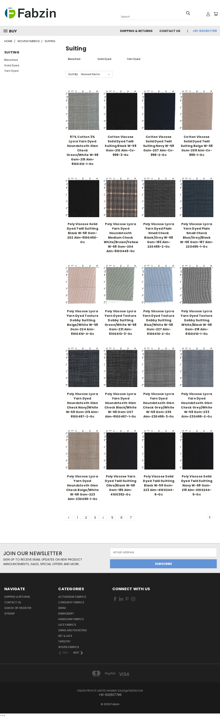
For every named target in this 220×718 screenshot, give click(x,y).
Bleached (11, 60)
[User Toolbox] (208, 14)
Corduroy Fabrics (71, 602)
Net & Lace (65, 636)
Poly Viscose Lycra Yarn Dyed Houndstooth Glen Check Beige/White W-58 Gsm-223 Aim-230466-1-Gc (82, 487)
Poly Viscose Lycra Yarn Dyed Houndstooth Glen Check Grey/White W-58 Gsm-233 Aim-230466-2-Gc (196, 405)
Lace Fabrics (67, 625)
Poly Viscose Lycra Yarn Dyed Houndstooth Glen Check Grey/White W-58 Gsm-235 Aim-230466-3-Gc (158, 405)
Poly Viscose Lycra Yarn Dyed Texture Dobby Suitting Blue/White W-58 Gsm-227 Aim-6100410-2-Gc (158, 322)
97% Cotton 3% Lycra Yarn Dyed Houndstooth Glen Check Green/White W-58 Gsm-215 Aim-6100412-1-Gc (83, 150)
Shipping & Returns (136, 31)
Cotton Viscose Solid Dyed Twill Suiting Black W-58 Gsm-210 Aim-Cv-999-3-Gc (120, 146)
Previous (213, 701)
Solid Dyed (11, 65)
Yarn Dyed (11, 71)
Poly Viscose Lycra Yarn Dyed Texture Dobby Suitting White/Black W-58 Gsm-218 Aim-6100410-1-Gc (196, 322)
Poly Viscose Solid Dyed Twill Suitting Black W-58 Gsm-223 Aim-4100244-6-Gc (158, 485)
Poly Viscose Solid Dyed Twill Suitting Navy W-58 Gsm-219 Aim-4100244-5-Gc (196, 485)
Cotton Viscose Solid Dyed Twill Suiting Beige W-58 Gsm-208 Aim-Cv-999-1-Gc (197, 146)
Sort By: (73, 74)
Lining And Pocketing (72, 630)
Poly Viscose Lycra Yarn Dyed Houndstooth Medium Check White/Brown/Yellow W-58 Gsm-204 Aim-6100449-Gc (121, 237)
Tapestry (64, 641)
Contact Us (169, 31)
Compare (81, 110)
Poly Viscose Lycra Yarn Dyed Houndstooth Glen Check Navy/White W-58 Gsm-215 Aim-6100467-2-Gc (82, 405)
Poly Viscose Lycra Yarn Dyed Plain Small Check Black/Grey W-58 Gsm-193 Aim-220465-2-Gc (158, 235)
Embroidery (66, 613)
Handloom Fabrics (71, 619)
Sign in (9, 608)
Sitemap (9, 613)
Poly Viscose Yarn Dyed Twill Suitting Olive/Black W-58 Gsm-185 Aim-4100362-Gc (120, 485)
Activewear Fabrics (72, 597)
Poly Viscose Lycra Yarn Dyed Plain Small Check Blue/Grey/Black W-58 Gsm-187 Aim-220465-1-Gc (196, 235)
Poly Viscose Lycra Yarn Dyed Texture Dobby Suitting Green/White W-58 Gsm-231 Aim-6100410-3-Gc (121, 322)
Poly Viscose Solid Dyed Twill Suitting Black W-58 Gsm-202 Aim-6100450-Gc (82, 233)
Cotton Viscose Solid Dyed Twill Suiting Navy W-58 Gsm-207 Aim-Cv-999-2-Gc (158, 146)
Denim (62, 608)
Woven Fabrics (68, 647)
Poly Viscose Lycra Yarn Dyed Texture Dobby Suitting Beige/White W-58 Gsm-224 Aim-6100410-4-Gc (82, 322)
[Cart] (216, 14)
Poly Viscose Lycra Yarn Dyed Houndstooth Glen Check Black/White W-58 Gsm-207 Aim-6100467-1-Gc (120, 405)
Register (25, 608)
